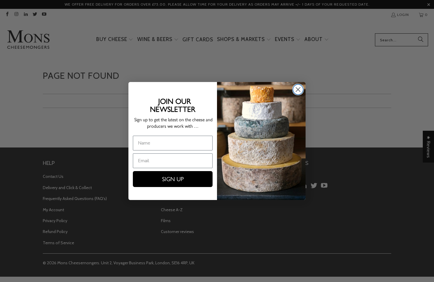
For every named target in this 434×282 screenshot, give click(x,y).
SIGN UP (173, 179)
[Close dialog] (298, 89)
